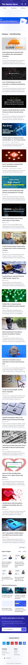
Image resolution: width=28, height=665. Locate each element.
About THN (4, 651)
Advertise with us (5, 652)
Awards (15, 652)
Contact (3, 654)
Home (4, 8)
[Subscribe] (23, 629)
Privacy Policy (17, 654)
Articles (24, 551)
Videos (19, 551)
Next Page (22, 547)
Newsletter (14, 8)
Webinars (23, 8)
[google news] (24, 643)
